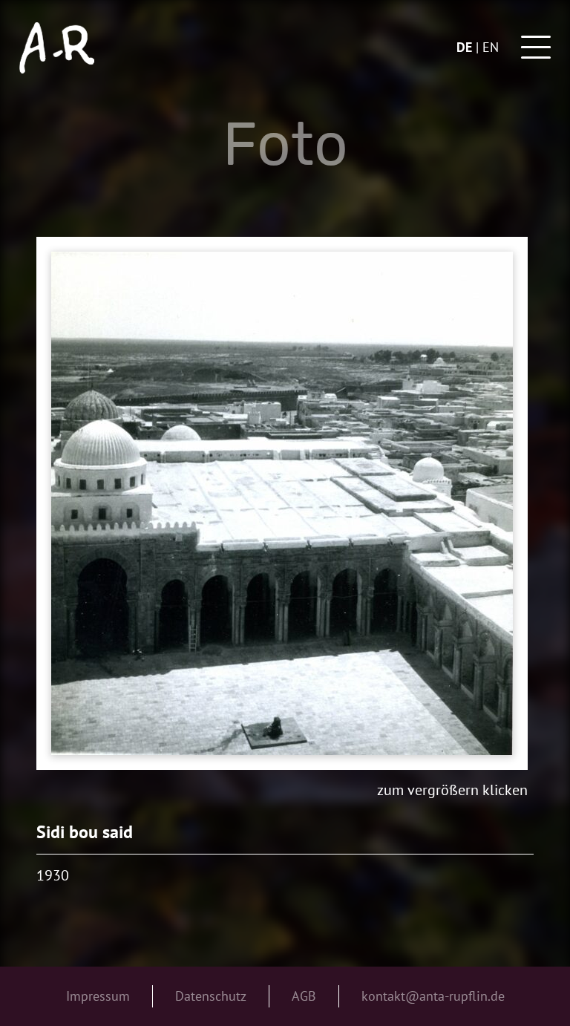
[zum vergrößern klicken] (282, 503)
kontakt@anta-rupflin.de (433, 995)
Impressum (98, 995)
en (490, 47)
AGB (304, 995)
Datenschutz (210, 995)
